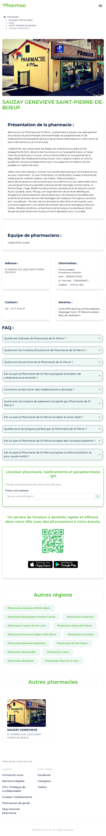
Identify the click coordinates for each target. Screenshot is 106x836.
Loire (11, 23)
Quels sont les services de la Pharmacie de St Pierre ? (38, 362)
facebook (44, 775)
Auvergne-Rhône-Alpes (21, 20)
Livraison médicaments (17, 797)
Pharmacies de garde (16, 803)
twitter (42, 787)
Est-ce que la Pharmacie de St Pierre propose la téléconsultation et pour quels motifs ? (48, 454)
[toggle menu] (100, 6)
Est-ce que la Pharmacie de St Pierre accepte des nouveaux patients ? (49, 440)
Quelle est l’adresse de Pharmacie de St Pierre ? (35, 338)
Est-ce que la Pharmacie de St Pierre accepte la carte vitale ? (43, 417)
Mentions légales (13, 781)
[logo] (14, 5)
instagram (44, 781)
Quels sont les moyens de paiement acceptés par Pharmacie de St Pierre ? (47, 403)
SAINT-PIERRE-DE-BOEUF (22, 25)
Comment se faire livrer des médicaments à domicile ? (39, 389)
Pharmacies (13, 17)
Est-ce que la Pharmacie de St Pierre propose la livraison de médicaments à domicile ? (42, 375)
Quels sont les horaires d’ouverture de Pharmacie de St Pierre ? (45, 350)
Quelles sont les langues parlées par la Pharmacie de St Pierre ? (45, 428)
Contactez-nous (12, 775)
